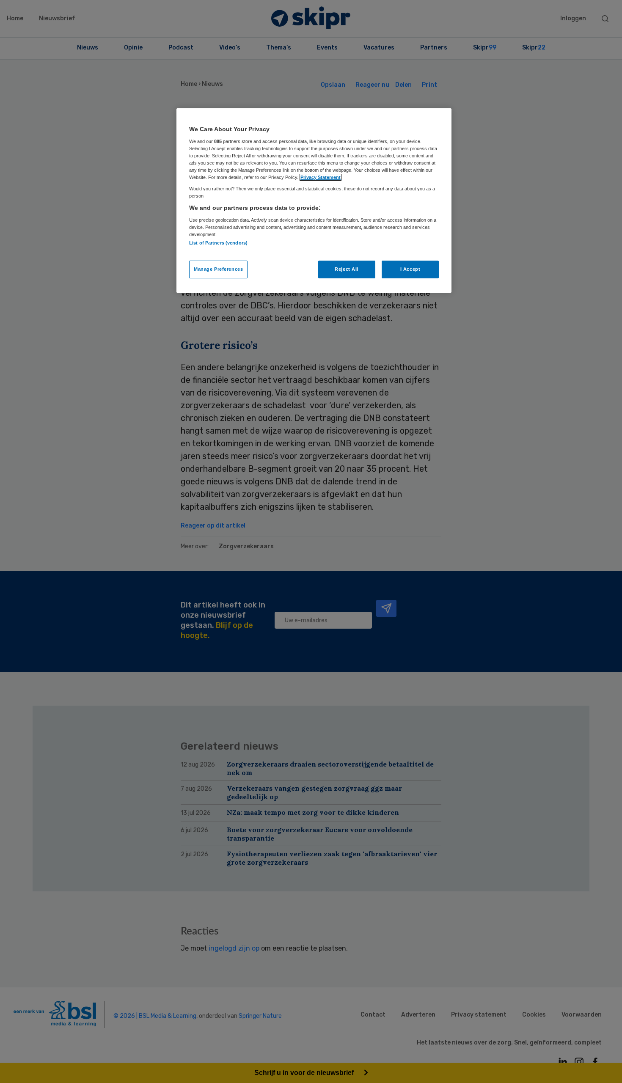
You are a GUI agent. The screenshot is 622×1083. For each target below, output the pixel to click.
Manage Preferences (218, 269)
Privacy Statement (320, 177)
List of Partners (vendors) (218, 242)
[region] (313, 200)
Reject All (346, 269)
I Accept (410, 269)
